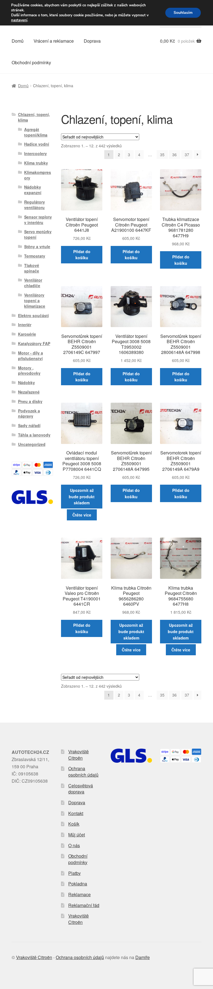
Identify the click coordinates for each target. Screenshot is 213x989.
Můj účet (76, 834)
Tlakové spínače (31, 268)
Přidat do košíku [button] (81, 255)
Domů (18, 41)
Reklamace (79, 894)
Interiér (24, 324)
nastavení (19, 20)
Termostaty (34, 256)
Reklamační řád (83, 905)
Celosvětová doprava (80, 788)
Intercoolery (35, 153)
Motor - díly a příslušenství (30, 355)
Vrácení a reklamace (54, 41)
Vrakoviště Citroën (78, 754)
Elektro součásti (33, 315)
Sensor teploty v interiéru (38, 219)
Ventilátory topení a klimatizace (34, 300)
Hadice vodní (36, 144)
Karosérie (27, 334)
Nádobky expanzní (32, 189)
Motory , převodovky (29, 370)
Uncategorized (31, 444)
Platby (74, 873)
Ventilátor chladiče (33, 282)
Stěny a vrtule (37, 246)
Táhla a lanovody (34, 435)
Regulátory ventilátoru (34, 204)
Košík (73, 824)
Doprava (92, 41)
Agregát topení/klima (35, 132)
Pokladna (77, 883)
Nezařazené (29, 392)
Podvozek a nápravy (29, 413)
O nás (74, 845)
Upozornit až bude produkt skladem (82, 496)
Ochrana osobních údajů (83, 771)
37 (187, 154)
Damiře (142, 957)
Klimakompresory (37, 175)
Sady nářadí (29, 425)
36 (174, 154)
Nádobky (26, 382)
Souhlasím (183, 12)
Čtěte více (81, 515)
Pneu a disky (30, 401)
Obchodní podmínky (31, 62)
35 (162, 154)
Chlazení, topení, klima (34, 117)
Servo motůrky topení (38, 234)
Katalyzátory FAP (34, 343)
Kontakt (75, 813)
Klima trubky (36, 163)
